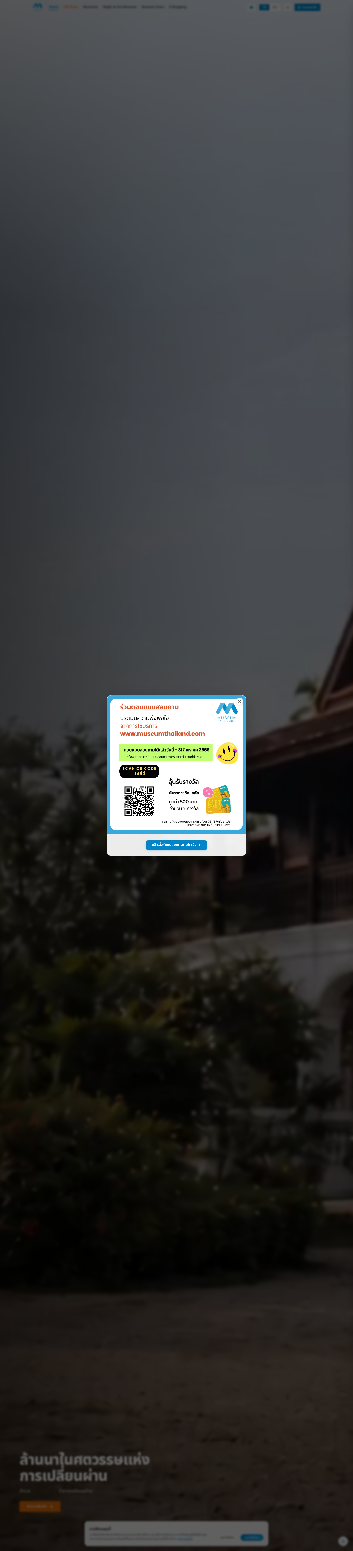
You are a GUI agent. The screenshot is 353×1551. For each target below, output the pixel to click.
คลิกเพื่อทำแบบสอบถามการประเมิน (174, 845)
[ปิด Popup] (239, 701)
